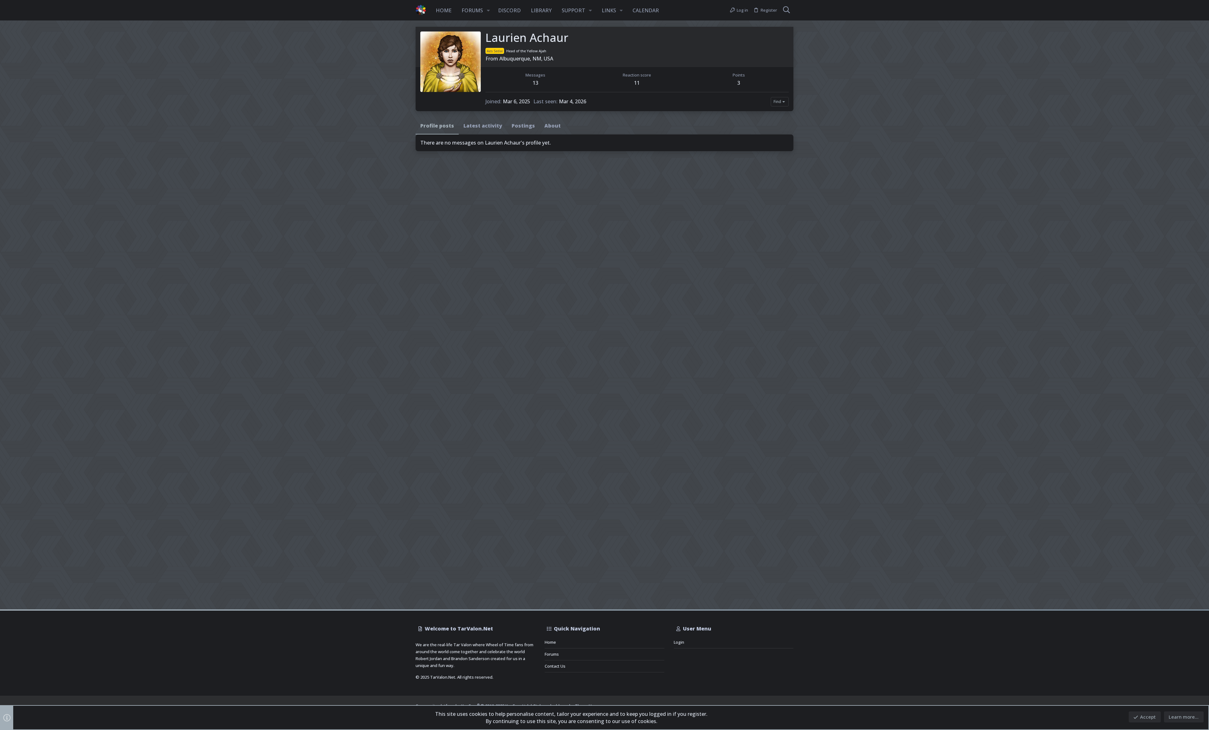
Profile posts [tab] (437, 125)
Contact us (555, 666)
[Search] (786, 10)
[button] (488, 10)
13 (535, 82)
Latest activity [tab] (482, 125)
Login (679, 642)
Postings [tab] (523, 125)
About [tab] (552, 125)
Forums (552, 654)
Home (550, 642)
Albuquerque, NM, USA (526, 58)
